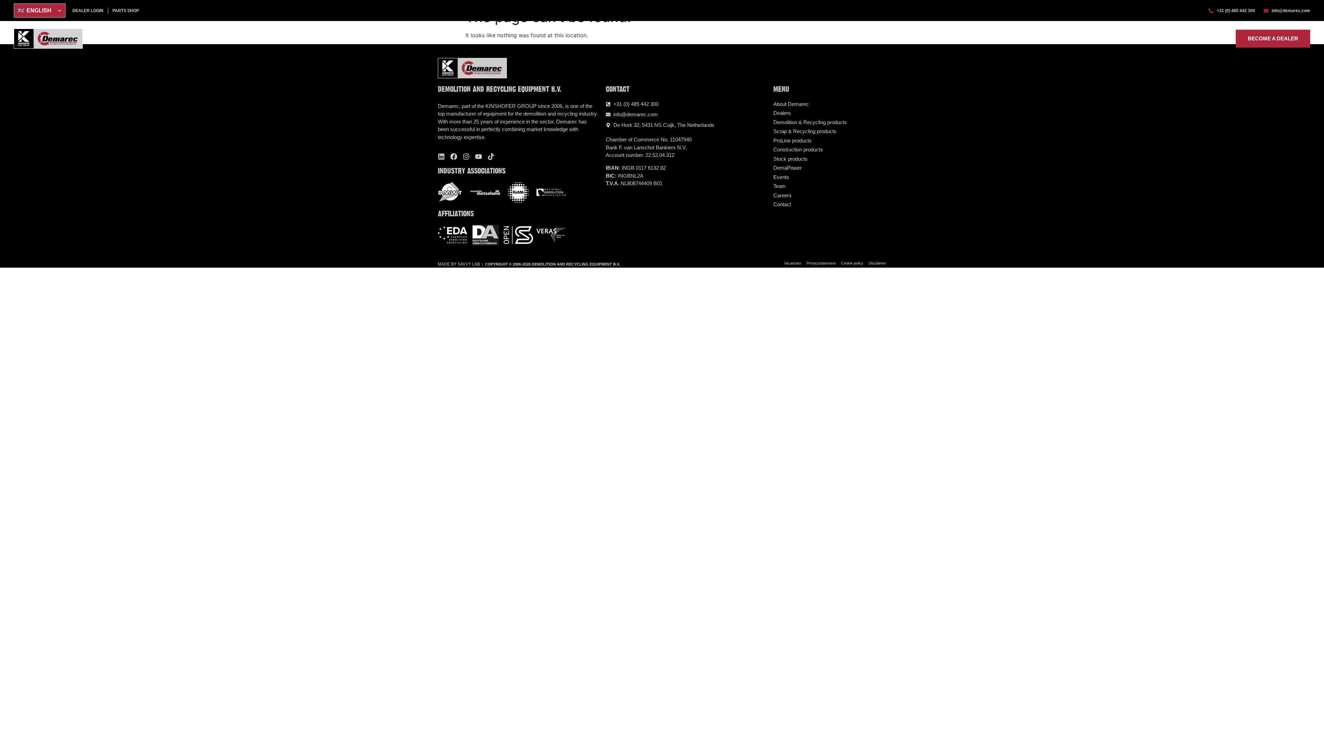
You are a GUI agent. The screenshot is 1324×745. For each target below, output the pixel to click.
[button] (1028, 38)
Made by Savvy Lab (459, 264)
